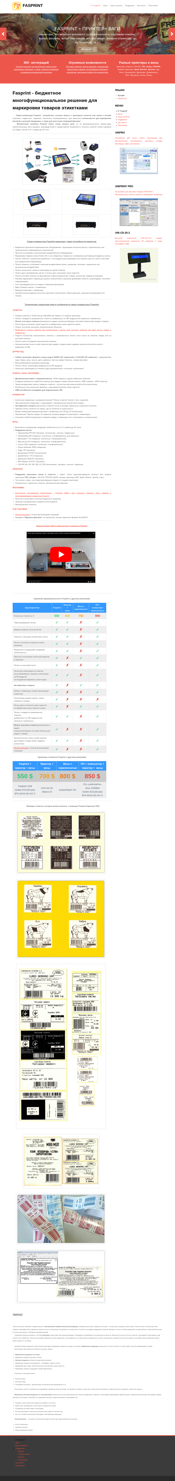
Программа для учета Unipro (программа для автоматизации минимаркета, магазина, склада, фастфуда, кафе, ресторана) (138, 141)
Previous (3, 34)
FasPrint (33, 5)
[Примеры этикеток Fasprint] (62, 1129)
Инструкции (23, 1460)
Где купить (141, 5)
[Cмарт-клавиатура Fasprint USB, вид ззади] (86, 210)
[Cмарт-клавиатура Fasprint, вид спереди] (37, 210)
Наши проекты (116, 5)
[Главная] (17, 9)
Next (172, 34)
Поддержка (129, 5)
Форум (21, 1451)
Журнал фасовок (22, 515)
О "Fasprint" (96, 5)
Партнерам (153, 5)
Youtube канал (24, 1454)
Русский (121, 95)
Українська (17, 1315)
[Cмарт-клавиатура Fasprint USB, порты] (37, 235)
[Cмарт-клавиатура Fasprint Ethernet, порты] (86, 235)
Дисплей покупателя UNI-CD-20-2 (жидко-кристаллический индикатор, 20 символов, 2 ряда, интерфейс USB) (138, 241)
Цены (105, 5)
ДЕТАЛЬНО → (87, 49)
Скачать (21, 1457)
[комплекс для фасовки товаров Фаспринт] (62, 185)
